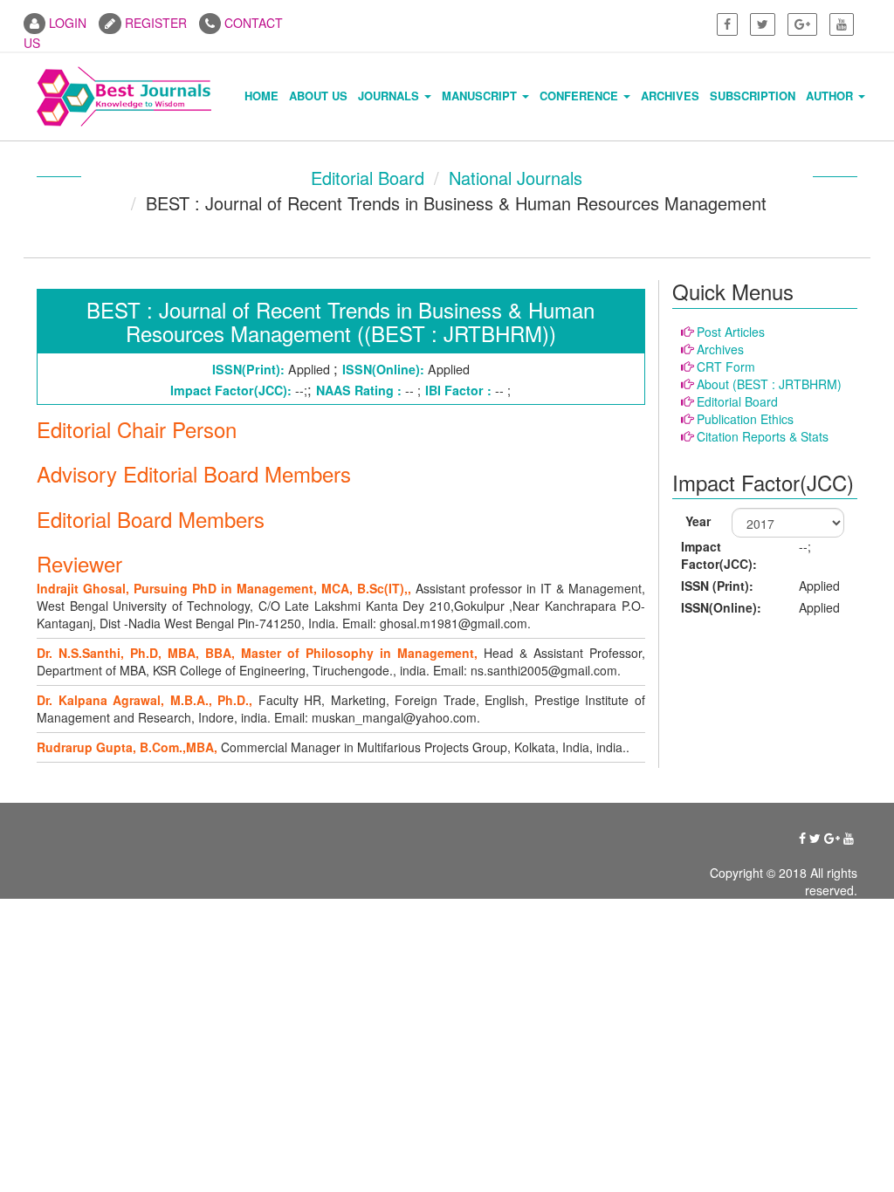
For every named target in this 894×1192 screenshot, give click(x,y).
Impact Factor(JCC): (719, 555)
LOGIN (65, 22)
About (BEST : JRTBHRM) (769, 384)
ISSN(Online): (721, 607)
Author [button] (831, 95)
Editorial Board (367, 177)
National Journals (515, 177)
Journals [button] (390, 95)
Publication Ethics (745, 419)
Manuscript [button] (481, 95)
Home (261, 95)
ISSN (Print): (717, 585)
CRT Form (726, 366)
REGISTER (154, 22)
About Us (318, 95)
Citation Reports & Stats (763, 436)
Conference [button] (581, 95)
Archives (670, 95)
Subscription (752, 95)
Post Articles (731, 331)
